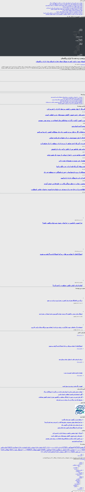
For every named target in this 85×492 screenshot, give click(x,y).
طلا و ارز (75, 34)
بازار (79, 32)
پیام (69, 451)
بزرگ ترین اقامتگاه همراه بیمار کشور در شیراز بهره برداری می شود (64, 300)
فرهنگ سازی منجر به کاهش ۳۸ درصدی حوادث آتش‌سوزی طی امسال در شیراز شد (60, 314)
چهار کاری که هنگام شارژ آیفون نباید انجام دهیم (70, 427)
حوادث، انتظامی (76, 31)
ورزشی (80, 42)
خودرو (75, 35)
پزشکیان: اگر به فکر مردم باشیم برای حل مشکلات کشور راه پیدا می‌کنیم (61, 132)
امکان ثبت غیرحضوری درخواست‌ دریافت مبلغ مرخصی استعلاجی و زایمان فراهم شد (64, 5)
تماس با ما (80, 455)
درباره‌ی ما (80, 55)
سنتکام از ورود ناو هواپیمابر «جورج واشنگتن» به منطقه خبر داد (64, 172)
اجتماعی (80, 30)
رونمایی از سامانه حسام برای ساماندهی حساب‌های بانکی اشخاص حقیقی (66, 9)
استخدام (75, 51)
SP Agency (82, 459)
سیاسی (80, 29)
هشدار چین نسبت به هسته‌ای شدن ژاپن (72, 161)
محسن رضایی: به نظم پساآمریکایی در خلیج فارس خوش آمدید (64, 184)
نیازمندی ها (77, 50)
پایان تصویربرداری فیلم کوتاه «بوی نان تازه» (72, 98)
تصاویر (80, 54)
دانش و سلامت (79, 36)
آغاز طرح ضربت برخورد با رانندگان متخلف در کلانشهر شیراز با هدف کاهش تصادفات (64, 14)
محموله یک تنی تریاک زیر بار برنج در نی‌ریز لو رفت (69, 400)
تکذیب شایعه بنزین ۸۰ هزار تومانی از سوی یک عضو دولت (66, 155)
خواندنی (78, 45)
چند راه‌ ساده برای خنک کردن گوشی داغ (72, 425)
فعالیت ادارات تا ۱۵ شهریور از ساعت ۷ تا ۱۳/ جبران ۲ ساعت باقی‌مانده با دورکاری (64, 8)
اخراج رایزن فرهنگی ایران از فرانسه (73, 178)
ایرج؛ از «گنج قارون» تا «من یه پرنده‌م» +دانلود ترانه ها (70, 103)
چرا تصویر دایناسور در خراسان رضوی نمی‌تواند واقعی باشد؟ (69, 11)
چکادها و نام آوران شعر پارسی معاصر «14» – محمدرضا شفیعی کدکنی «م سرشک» (64, 102)
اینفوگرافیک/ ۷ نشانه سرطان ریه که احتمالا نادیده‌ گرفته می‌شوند (61, 254)
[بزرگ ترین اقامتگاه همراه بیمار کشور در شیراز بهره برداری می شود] (76, 298)
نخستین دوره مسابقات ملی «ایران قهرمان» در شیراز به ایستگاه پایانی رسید (65, 4)
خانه (81, 454)
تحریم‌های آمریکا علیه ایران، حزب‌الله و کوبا (70, 166)
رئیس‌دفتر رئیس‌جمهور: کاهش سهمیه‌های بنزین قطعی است (65, 115)
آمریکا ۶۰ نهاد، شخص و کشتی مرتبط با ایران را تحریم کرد (66, 109)
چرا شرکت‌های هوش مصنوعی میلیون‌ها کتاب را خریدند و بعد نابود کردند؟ (63, 422)
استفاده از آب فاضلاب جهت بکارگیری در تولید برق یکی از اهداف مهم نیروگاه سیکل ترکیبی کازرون (56, 327)
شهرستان (80, 39)
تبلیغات (75, 53)
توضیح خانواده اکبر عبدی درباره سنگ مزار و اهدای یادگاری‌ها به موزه (67, 99)
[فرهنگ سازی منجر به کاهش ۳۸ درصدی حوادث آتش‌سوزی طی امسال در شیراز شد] (76, 311)
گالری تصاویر (61, 452)
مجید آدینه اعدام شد (78, 126)
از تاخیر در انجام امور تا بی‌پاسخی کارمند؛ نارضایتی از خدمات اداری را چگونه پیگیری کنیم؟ (62, 13)
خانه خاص (77, 46)
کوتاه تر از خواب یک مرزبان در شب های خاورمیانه (71, 100)
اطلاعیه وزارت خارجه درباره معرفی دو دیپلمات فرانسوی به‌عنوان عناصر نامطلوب (58, 189)
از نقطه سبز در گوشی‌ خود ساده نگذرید (72, 419)
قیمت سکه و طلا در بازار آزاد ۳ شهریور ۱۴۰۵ (72, 6)
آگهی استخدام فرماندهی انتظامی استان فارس (72, 10)
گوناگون (80, 44)
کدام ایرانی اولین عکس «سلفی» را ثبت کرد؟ (67, 285)
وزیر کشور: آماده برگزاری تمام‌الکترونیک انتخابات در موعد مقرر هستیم (61, 120)
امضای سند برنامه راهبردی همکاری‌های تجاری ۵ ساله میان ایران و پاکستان (60, 61)
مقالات (78, 49)
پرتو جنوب (82, 64)
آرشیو (80, 447)
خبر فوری (78, 449)
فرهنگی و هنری (79, 40)
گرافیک (78, 47)
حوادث (12, 447)
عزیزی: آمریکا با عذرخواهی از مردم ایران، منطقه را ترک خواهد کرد (62, 143)
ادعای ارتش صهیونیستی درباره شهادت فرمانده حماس (67, 138)
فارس (24, 449)
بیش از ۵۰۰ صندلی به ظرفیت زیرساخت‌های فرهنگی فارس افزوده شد (66, 97)
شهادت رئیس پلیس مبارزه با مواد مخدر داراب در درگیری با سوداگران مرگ (66, 3)
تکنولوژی (78, 37)
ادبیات (78, 41)
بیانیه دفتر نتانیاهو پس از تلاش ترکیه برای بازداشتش (68, 149)
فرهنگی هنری (15, 450)
